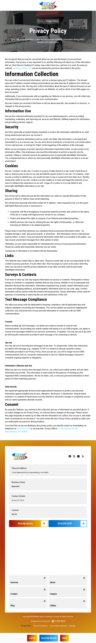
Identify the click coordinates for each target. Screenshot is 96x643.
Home (40, 21)
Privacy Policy (26, 626)
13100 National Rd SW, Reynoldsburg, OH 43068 (30, 472)
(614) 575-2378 (23, 428)
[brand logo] (48, 5)
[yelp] (82, 456)
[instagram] (78, 456)
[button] (64, 638)
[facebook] (69, 456)
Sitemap (72, 626)
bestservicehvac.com (22, 68)
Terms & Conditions (40, 626)
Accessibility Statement (58, 626)
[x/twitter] (74, 456)
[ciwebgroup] (59, 621)
